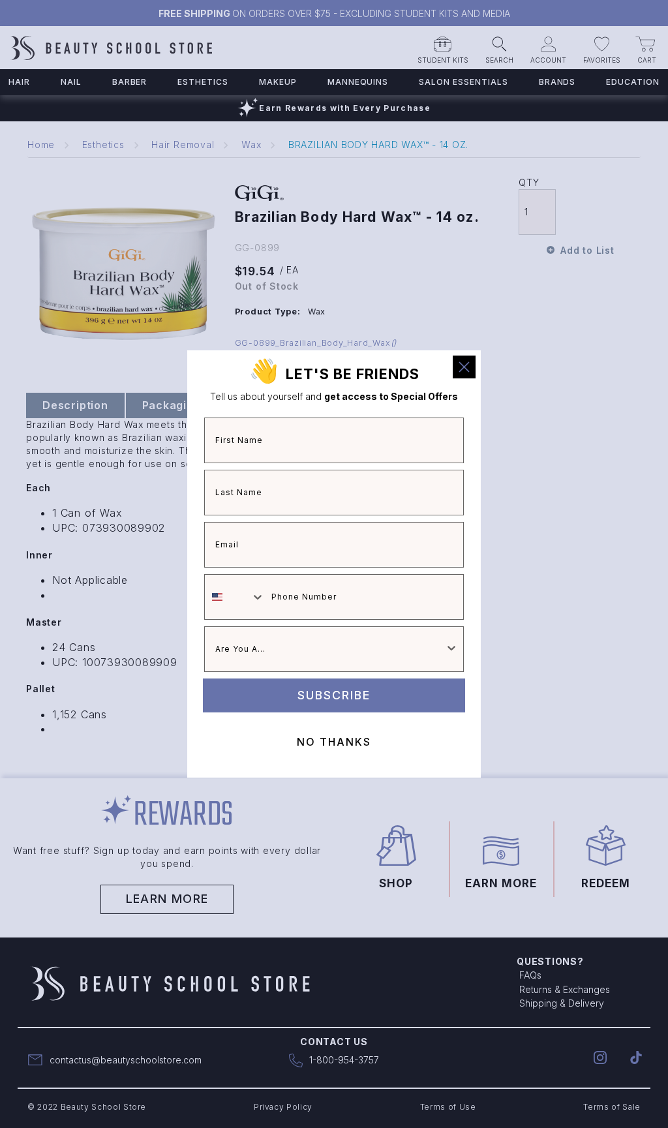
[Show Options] (451, 649)
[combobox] (235, 597)
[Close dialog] (464, 367)
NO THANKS (334, 741)
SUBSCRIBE (334, 695)
